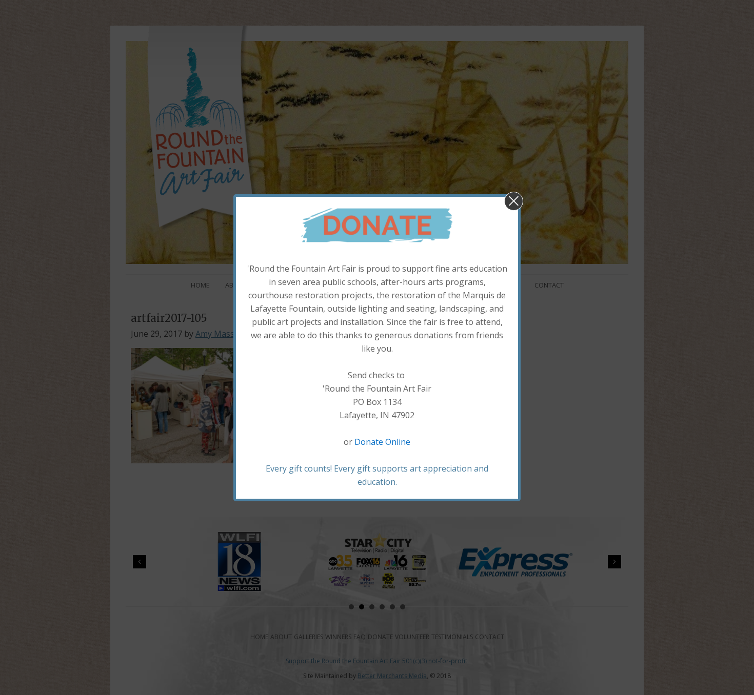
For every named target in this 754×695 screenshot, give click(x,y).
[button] (513, 201)
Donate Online (382, 441)
